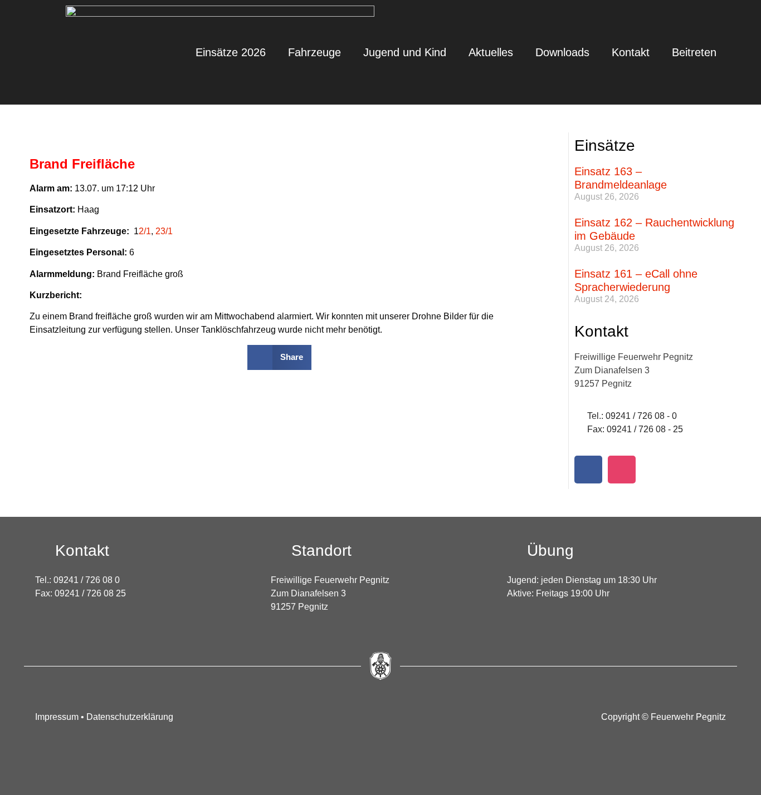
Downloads (562, 52)
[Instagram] (622, 469)
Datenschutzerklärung (129, 717)
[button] (279, 357)
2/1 (145, 231)
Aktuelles (491, 52)
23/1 (164, 231)
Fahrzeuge (314, 52)
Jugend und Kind (404, 52)
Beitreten (694, 52)
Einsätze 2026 (231, 52)
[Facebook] (588, 469)
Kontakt (631, 52)
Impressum (58, 717)
